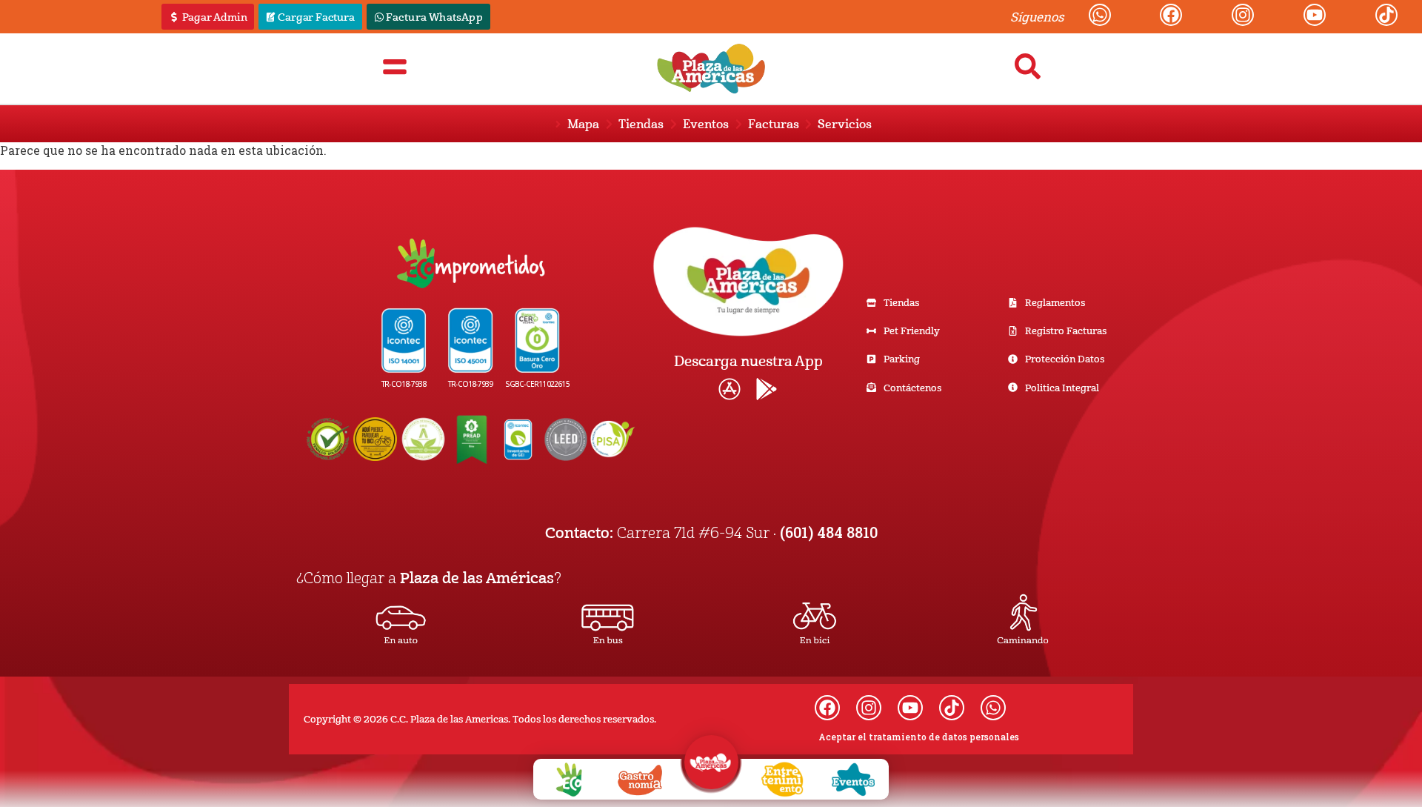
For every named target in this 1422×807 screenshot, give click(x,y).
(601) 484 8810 (829, 532)
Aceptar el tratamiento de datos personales (918, 737)
